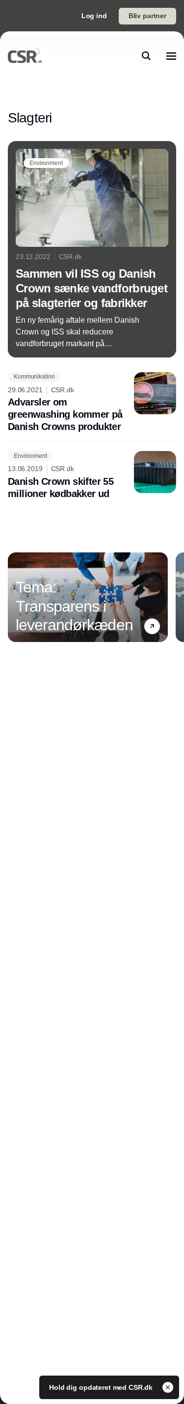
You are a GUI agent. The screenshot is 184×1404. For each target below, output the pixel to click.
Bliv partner (147, 16)
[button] (152, 626)
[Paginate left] (15, 597)
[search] (146, 55)
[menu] (171, 55)
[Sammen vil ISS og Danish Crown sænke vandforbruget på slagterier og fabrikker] (92, 249)
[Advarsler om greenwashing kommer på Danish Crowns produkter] (92, 402)
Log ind (94, 16)
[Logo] (25, 55)
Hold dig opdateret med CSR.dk (102, 1387)
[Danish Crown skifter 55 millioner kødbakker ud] (92, 475)
